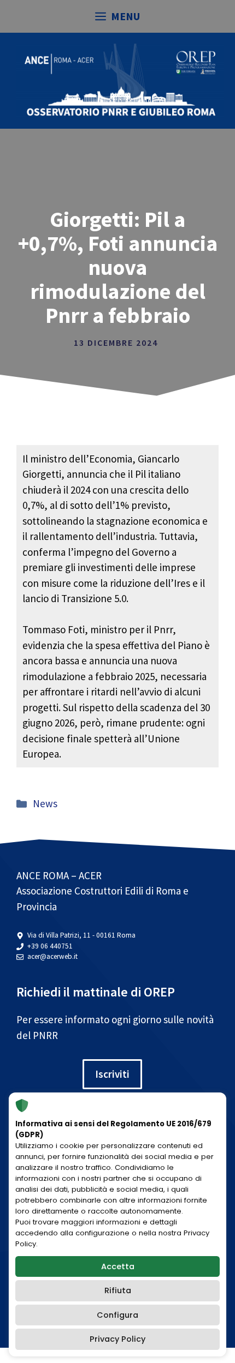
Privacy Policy (117, 1339)
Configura (117, 1315)
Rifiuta (117, 1290)
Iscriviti (112, 1073)
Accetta (117, 1266)
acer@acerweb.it (52, 956)
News (45, 803)
